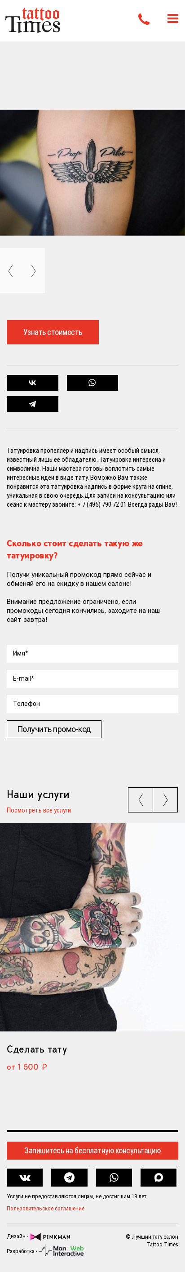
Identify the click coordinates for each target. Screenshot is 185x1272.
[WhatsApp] (92, 382)
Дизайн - (18, 1236)
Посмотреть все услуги (39, 810)
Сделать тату (36, 1049)
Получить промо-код (54, 729)
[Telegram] (32, 404)
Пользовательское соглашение (45, 1208)
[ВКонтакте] (32, 382)
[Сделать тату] (92, 927)
